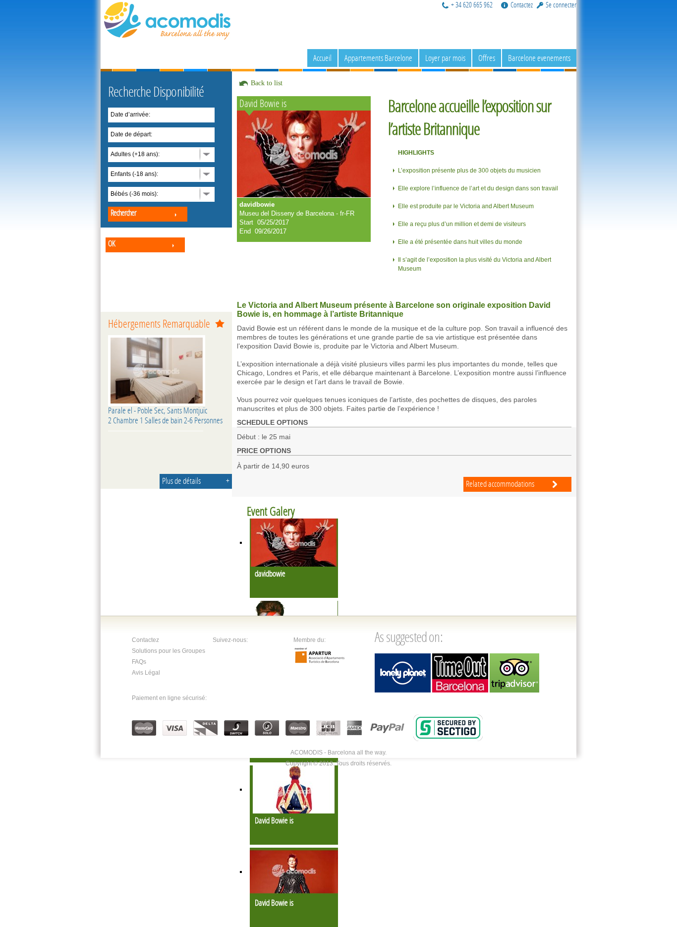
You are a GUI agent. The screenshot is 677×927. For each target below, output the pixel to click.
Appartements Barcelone (378, 57)
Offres (486, 57)
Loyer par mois (445, 57)
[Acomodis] (167, 19)
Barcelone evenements (539, 57)
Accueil (322, 57)
